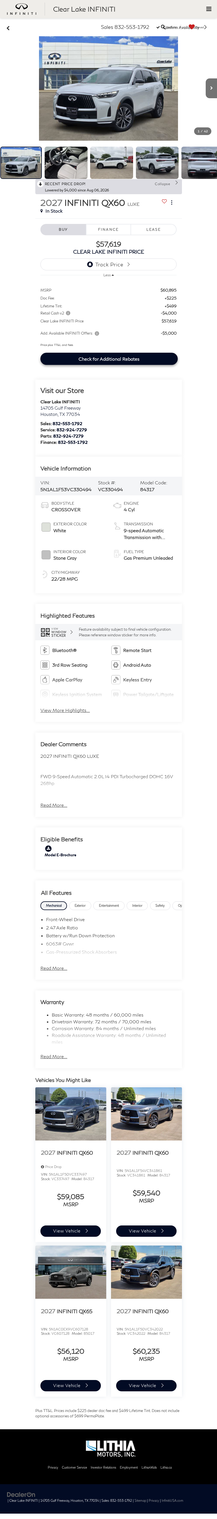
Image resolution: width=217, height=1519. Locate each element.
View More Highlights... (65, 710)
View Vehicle (67, 1230)
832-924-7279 (72, 429)
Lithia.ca (166, 1467)
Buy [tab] (63, 229)
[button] (108, 88)
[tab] (53, 905)
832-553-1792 (67, 423)
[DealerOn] (21, 1494)
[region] (108, 315)
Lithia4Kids (149, 1467)
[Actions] (172, 202)
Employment (129, 1467)
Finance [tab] (108, 229)
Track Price (109, 264)
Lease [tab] (153, 229)
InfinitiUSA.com (172, 1500)
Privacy (53, 1467)
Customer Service (74, 1467)
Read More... (53, 805)
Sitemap (140, 1500)
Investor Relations (103, 1467)
